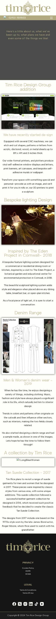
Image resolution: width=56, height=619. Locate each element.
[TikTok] (36, 604)
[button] (4, 346)
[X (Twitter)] (20, 604)
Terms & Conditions (28, 590)
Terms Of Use (28, 593)
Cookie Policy (28, 568)
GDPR (28, 571)
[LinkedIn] (31, 604)
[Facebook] (14, 604)
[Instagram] (25, 604)
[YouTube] (42, 604)
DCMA (28, 574)
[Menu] (51, 17)
